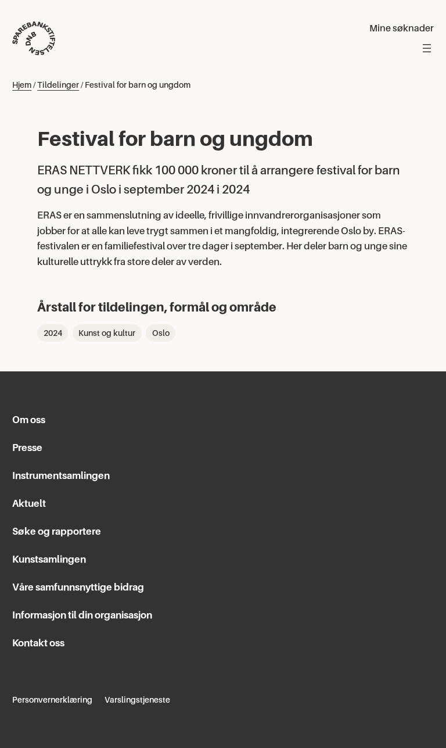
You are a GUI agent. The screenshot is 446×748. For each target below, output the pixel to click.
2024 (53, 333)
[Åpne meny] (427, 48)
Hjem (21, 85)
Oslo (161, 333)
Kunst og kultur (106, 333)
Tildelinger (58, 85)
